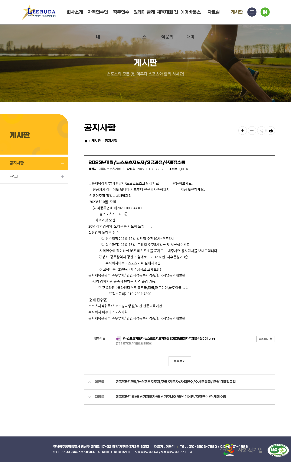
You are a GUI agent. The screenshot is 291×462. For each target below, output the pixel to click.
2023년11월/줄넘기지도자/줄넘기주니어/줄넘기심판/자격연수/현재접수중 (171, 397)
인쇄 (271, 130)
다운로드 (263, 338)
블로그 (265, 12)
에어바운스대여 (190, 25)
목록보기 (180, 361)
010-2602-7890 (203, 447)
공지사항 (17, 163)
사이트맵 (251, 12)
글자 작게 (252, 130)
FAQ (14, 176)
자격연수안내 (98, 25)
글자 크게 (242, 130)
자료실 (213, 12)
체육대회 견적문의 (167, 25)
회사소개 (75, 12)
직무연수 (121, 12)
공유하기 (261, 130)
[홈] (85, 141)
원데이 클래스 (144, 25)
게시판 (237, 12)
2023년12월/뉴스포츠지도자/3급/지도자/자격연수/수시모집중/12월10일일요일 (176, 382)
